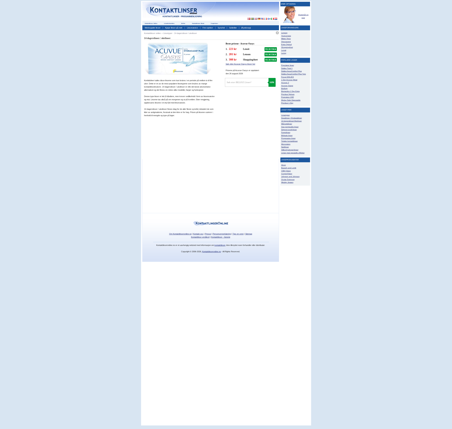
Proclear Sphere (288, 94)
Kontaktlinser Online (151, 23)
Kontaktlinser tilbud (198, 23)
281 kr (233, 54)
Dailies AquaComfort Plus (291, 71)
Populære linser (287, 65)
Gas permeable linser (290, 127)
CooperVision (286, 174)
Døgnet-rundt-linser (289, 130)
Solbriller (233, 28)
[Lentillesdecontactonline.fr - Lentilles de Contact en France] (265, 19)
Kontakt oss (198, 234)
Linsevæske (192, 28)
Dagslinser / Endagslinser (291, 118)
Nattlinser (285, 147)
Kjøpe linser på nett (173, 28)
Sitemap (248, 234)
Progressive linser (288, 138)
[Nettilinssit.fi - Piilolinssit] (269, 19)
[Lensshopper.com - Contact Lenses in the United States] (262, 19)
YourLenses (286, 36)
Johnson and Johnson (290, 176)
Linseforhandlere (169, 23)
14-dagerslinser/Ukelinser (291, 121)
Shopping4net (287, 47)
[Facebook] (277, 33)
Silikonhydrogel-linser (289, 150)
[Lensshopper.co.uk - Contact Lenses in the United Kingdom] (255, 19)
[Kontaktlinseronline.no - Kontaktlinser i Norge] (248, 19)
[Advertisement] (247, 10)
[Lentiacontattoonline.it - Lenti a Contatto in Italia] (272, 19)
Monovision (285, 144)
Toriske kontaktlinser (289, 141)
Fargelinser (214, 23)
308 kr (233, 59)
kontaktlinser (220, 245)
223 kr (233, 48)
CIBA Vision (286, 171)
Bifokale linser (287, 135)
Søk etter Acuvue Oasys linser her (240, 64)
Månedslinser (286, 124)
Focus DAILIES (287, 77)
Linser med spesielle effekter (293, 153)
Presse (208, 234)
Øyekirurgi (246, 28)
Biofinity (284, 88)
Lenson (284, 33)
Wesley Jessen (287, 182)
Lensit (283, 50)
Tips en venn (238, 234)
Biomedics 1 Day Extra (290, 91)
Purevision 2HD (287, 97)
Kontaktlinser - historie (220, 237)
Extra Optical (286, 44)
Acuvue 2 (285, 83)
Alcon (283, 165)
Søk (272, 82)
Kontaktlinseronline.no (211, 251)
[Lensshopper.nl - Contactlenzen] (275, 19)
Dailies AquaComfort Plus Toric (293, 74)
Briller (183, 23)
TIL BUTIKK (270, 49)
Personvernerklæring (222, 234)
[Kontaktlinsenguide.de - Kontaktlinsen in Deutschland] (259, 19)
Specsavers (286, 42)
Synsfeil (221, 28)
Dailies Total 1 (287, 68)
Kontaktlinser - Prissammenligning (182, 16)
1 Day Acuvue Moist (289, 80)
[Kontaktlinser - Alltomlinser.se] (252, 19)
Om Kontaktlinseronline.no (180, 234)
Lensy (283, 53)
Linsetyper (285, 115)
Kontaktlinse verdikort (200, 237)
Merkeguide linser (153, 28)
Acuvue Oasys (287, 86)
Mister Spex (286, 39)
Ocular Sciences (288, 179)
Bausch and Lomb (288, 168)
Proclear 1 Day (287, 103)
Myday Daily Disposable (291, 100)
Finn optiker (208, 28)
